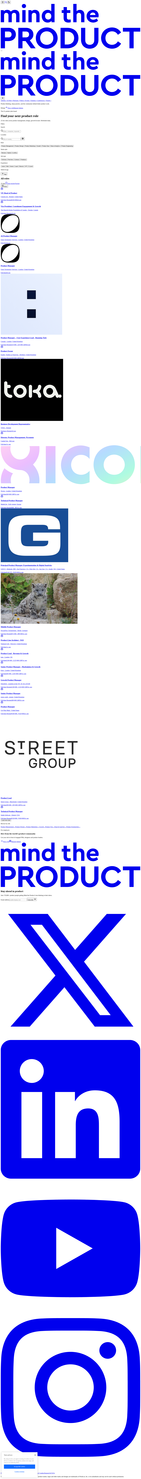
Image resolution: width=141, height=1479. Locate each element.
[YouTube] (70, 1317)
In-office (14, 153)
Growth (39, 146)
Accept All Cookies (19, 1466)
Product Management (7, 146)
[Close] (35, 1455)
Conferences (41, 100)
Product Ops (45, 146)
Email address (5, 900)
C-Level (30, 166)
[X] (70, 1039)
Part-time (10, 159)
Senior (12, 166)
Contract (16, 159)
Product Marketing (30, 146)
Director (21, 166)
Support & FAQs (49, 1473)
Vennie (48, 100)
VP (26, 166)
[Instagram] (70, 1456)
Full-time (4, 159)
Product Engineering (67, 146)
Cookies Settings (19, 1471)
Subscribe (31, 900)
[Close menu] (3, 98)
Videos (22, 100)
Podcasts (16, 100)
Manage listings (18, 108)
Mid (7, 166)
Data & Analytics (55, 146)
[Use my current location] (23, 138)
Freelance (23, 159)
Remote (4, 153)
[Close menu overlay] (1, 50)
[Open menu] (3, 2)
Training (34, 100)
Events (28, 100)
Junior (3, 166)
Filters (5, 186)
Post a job (11, 108)
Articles (4, 100)
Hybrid (9, 153)
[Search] (6, 3)
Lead (16, 166)
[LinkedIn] (70, 1178)
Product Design (19, 146)
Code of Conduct (39, 1473)
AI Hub (10, 100)
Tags (5, 174)
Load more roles (6, 820)
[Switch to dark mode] (9, 2)
